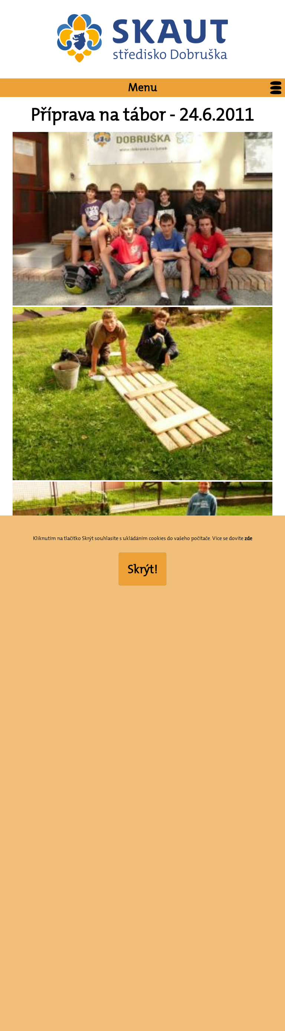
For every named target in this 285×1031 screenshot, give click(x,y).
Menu (142, 87)
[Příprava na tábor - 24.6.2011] (142, 303)
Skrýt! (143, 569)
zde (248, 538)
